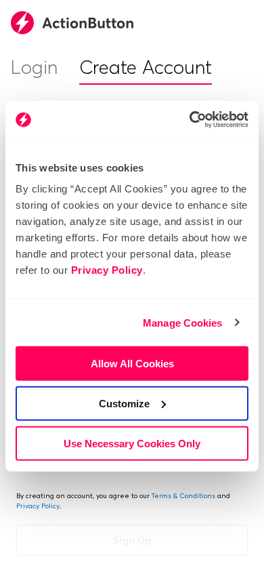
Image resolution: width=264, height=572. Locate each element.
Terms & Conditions (183, 495)
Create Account (145, 67)
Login (34, 67)
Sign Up (132, 540)
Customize (124, 403)
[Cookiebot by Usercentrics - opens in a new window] (189, 120)
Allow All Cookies (132, 363)
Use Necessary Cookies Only (132, 443)
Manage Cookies (182, 322)
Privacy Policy (107, 270)
